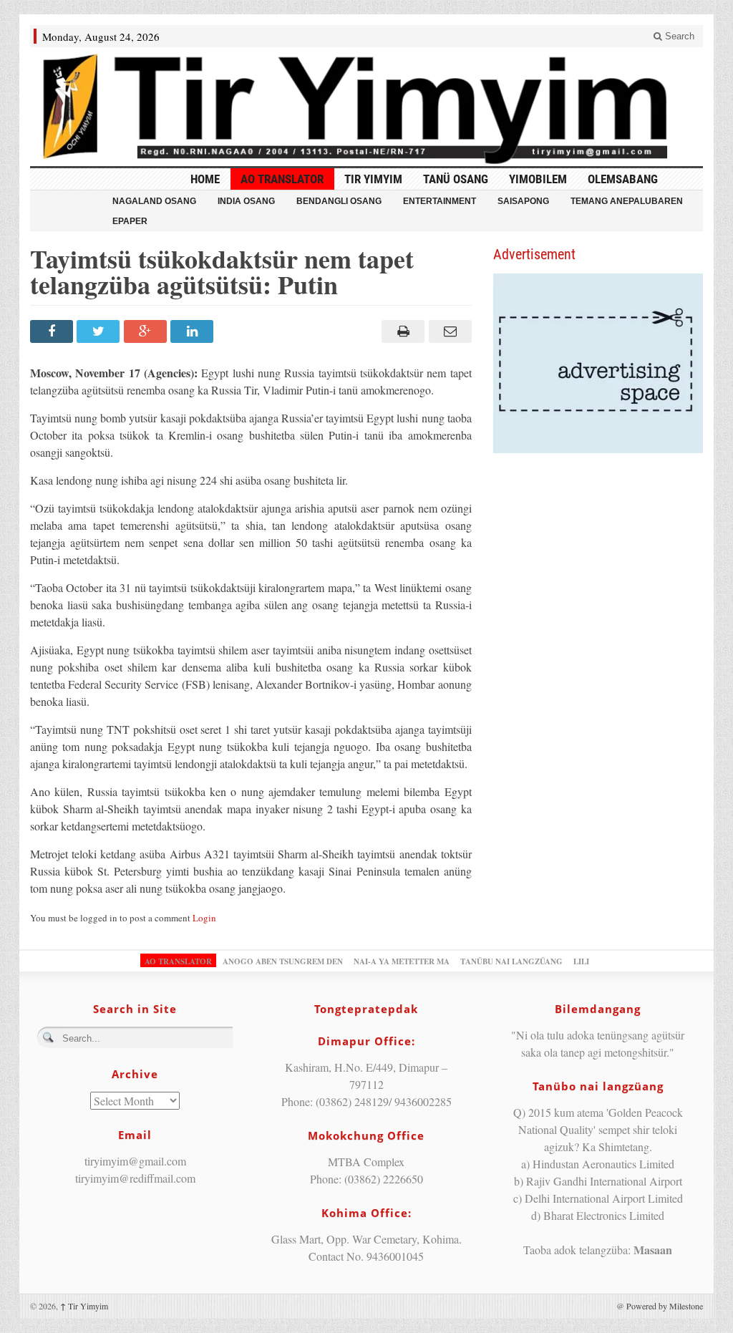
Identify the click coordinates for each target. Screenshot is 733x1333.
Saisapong (523, 201)
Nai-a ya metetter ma (402, 961)
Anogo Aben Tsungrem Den (283, 961)
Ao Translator (282, 179)
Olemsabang (623, 179)
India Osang (246, 201)
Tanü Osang (455, 179)
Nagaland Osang (154, 201)
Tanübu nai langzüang (511, 961)
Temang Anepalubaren (627, 201)
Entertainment (439, 201)
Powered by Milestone (664, 1306)
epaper (129, 221)
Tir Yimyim (373, 179)
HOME (205, 179)
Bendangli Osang (339, 201)
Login (204, 917)
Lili (581, 961)
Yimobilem (538, 179)
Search (678, 36)
